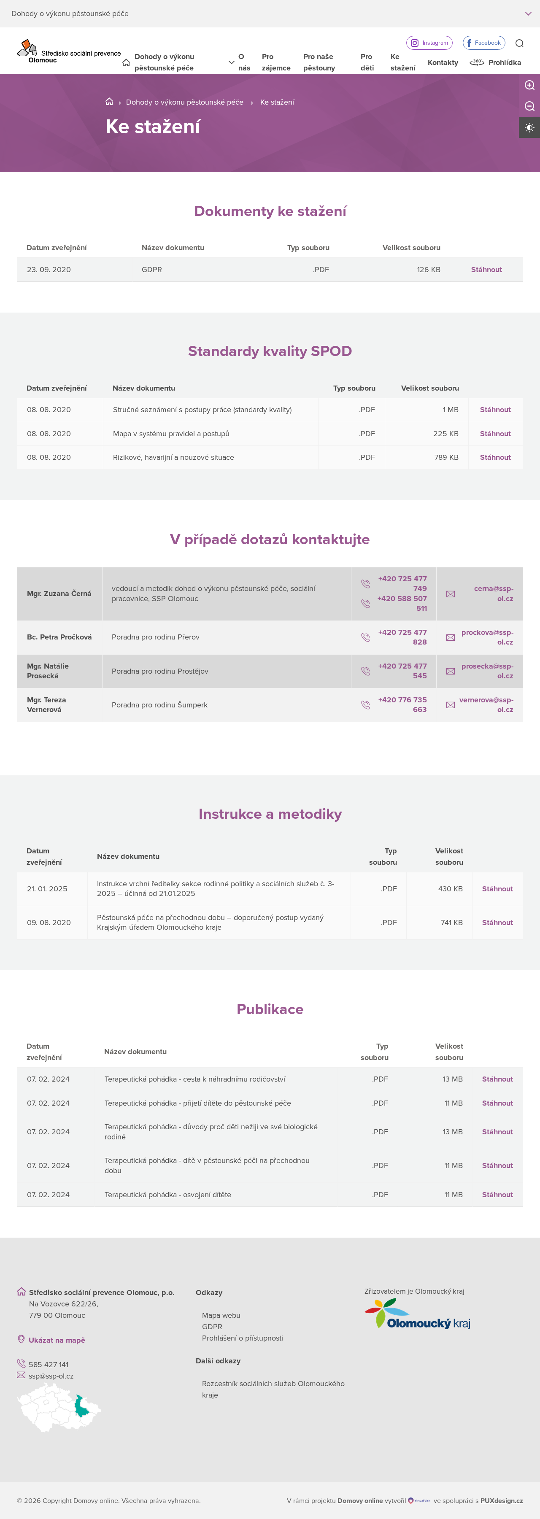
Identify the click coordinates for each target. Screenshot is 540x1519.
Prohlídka (505, 62)
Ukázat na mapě (57, 1340)
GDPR (212, 1326)
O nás (244, 62)
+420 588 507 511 (402, 603)
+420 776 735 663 (402, 704)
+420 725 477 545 (402, 670)
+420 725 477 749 (402, 583)
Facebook (488, 42)
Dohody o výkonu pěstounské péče (164, 62)
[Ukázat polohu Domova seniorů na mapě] (96, 1407)
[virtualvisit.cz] (419, 1500)
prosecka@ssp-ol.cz (487, 670)
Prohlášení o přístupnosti (242, 1338)
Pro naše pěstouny (319, 62)
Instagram (435, 42)
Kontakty (443, 62)
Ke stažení (403, 62)
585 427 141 (48, 1364)
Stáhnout (486, 269)
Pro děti (367, 62)
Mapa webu (221, 1315)
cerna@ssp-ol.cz (493, 593)
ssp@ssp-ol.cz (51, 1376)
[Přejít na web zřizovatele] (443, 1313)
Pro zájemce (276, 62)
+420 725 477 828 (402, 637)
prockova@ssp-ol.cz (487, 637)
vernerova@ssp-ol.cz (486, 704)
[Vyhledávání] (519, 44)
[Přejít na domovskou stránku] (69, 50)
